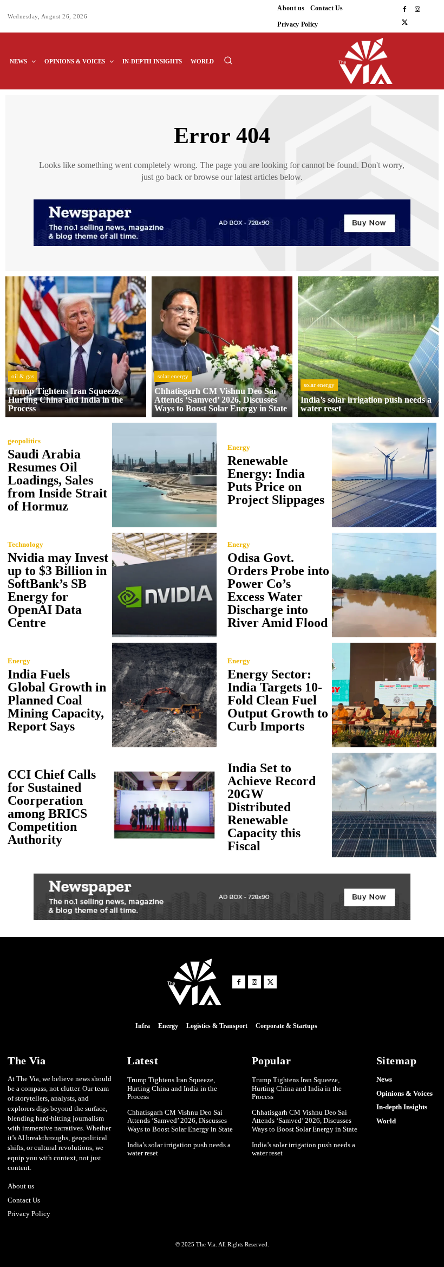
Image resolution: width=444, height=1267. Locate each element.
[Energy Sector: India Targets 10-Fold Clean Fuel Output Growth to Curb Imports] (384, 695)
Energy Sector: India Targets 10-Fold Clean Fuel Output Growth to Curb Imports (277, 700)
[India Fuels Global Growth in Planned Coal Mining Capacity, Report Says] (164, 695)
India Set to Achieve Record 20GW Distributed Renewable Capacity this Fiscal (271, 807)
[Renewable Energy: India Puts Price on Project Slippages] (384, 475)
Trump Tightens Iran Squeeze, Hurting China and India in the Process (172, 1088)
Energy (238, 447)
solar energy (173, 376)
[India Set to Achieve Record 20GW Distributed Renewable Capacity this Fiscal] (384, 805)
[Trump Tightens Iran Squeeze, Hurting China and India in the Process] (75, 346)
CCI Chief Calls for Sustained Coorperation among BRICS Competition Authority (52, 806)
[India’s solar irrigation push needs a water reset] (368, 346)
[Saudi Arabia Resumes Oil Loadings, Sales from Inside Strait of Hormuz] (164, 475)
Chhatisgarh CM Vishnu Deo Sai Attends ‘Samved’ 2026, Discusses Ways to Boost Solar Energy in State (180, 1120)
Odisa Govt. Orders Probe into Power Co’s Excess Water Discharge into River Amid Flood (278, 590)
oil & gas (22, 376)
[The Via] (388, 61)
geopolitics (24, 440)
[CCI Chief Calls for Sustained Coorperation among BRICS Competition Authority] (164, 805)
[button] (228, 60)
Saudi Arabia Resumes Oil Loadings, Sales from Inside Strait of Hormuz (57, 480)
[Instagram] (417, 9)
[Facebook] (404, 9)
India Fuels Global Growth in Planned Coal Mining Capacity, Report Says (57, 700)
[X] (404, 22)
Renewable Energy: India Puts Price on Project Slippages (275, 480)
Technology (25, 544)
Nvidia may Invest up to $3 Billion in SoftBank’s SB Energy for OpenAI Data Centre (58, 590)
